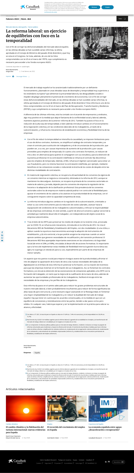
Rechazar (94, 7)
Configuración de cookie (50, 12)
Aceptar (107, 7)
